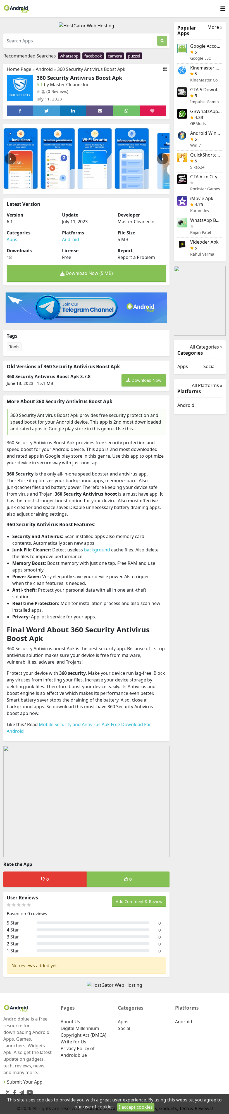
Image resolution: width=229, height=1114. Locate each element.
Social (209, 366)
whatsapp (69, 56)
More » (214, 27)
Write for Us (73, 1042)
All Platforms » (207, 385)
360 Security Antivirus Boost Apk (91, 69)
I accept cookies (136, 1107)
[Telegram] (20, 1091)
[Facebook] (13, 1091)
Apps (12, 239)
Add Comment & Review (139, 901)
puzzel (134, 56)
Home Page (19, 69)
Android (44, 69)
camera (115, 56)
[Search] (162, 41)
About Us (70, 1022)
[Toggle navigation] (223, 9)
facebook (93, 56)
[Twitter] (8, 1092)
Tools (14, 346)
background (97, 550)
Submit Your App (24, 1082)
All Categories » (206, 347)
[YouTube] (28, 1091)
